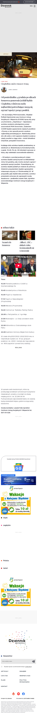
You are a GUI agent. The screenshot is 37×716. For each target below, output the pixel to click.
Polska (6, 561)
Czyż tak (4, 675)
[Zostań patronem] (13, 694)
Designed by (4, 698)
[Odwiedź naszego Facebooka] (23, 694)
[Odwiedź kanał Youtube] (18, 694)
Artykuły (4, 671)
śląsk (5, 518)
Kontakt (4, 686)
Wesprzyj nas (25, 675)
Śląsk (3, 680)
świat (5, 568)
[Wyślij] (33, 661)
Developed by (20, 698)
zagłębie (7, 525)
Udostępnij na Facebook (8, 475)
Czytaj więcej (28, 666)
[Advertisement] (18, 33)
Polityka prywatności (25, 681)
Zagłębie (23, 671)
